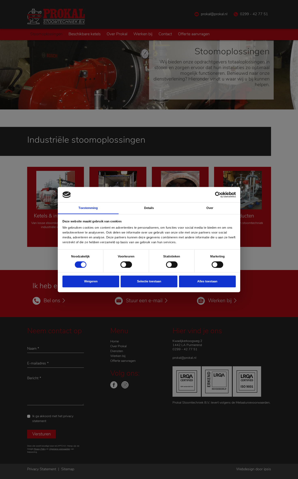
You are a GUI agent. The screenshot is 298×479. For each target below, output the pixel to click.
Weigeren (91, 281)
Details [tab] (149, 208)
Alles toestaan (207, 281)
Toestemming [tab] (88, 208)
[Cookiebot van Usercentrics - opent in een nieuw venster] (218, 195)
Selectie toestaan (149, 281)
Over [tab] (209, 208)
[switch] (126, 264)
